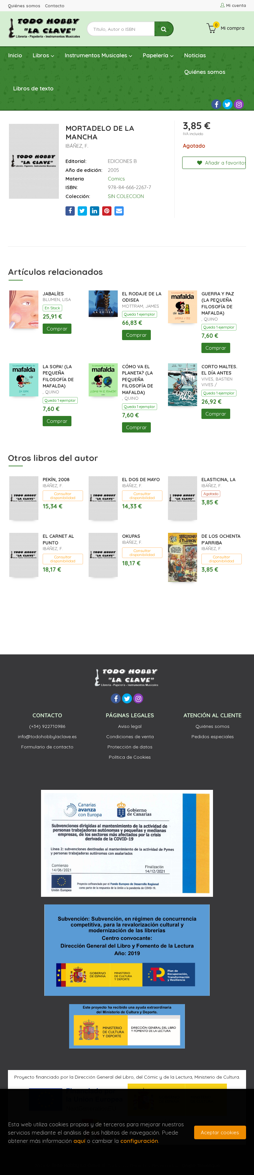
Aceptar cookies (220, 1132)
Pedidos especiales (212, 737)
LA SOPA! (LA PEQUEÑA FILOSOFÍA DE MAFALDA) (58, 376)
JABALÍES (53, 294)
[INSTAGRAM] (239, 104)
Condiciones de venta (130, 737)
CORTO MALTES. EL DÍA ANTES (219, 370)
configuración (139, 1140)
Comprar (57, 329)
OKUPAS (131, 536)
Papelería (156, 55)
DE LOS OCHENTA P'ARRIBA (220, 539)
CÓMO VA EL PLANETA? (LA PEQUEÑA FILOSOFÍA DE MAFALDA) (137, 379)
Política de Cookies (130, 757)
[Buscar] (164, 29)
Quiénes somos (24, 5)
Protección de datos (129, 747)
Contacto (54, 5)
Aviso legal (130, 726)
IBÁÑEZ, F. (76, 146)
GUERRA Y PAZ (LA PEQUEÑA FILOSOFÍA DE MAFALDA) (217, 303)
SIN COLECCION (126, 196)
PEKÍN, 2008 (56, 480)
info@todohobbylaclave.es (47, 737)
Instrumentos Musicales (97, 55)
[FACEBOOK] (216, 104)
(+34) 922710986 (47, 726)
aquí (79, 1140)
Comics (116, 179)
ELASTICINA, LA (218, 480)
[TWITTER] (228, 104)
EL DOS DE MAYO (141, 480)
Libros (42, 55)
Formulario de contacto (47, 747)
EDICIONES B (122, 161)
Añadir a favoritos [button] (225, 163)
